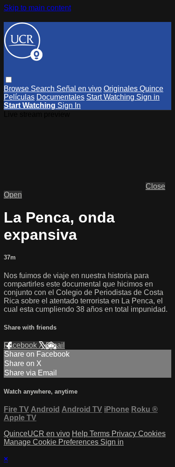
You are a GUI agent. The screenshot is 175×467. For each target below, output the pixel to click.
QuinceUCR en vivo (37, 434)
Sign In (69, 105)
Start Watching (111, 97)
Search (43, 89)
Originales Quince (133, 89)
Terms (101, 434)
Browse (17, 89)
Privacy (125, 434)
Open (13, 195)
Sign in (148, 97)
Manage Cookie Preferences (52, 442)
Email (55, 345)
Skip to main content (37, 8)
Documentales (60, 97)
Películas (19, 97)
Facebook (21, 345)
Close (155, 186)
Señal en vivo (79, 89)
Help (81, 434)
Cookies (152, 434)
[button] (9, 80)
